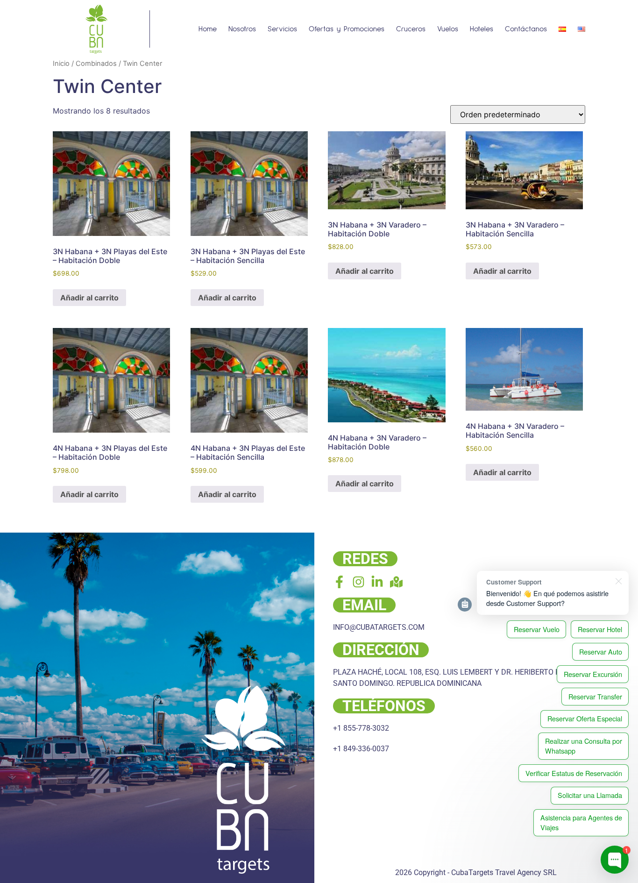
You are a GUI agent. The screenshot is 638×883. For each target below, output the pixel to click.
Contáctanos (526, 29)
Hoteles (481, 29)
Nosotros (242, 29)
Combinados (96, 63)
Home (207, 29)
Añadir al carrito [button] (89, 297)
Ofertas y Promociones (346, 29)
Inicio (61, 63)
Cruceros (410, 29)
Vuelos (447, 29)
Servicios (282, 29)
